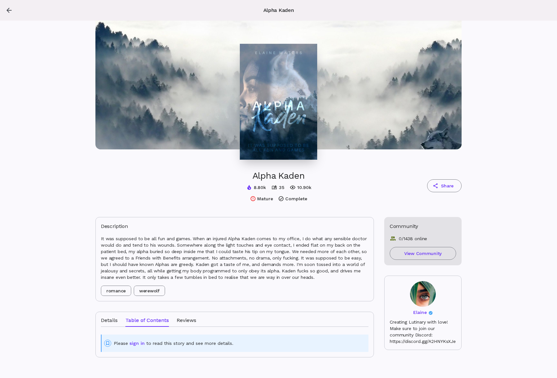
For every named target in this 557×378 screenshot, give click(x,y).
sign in (137, 343)
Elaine (420, 312)
